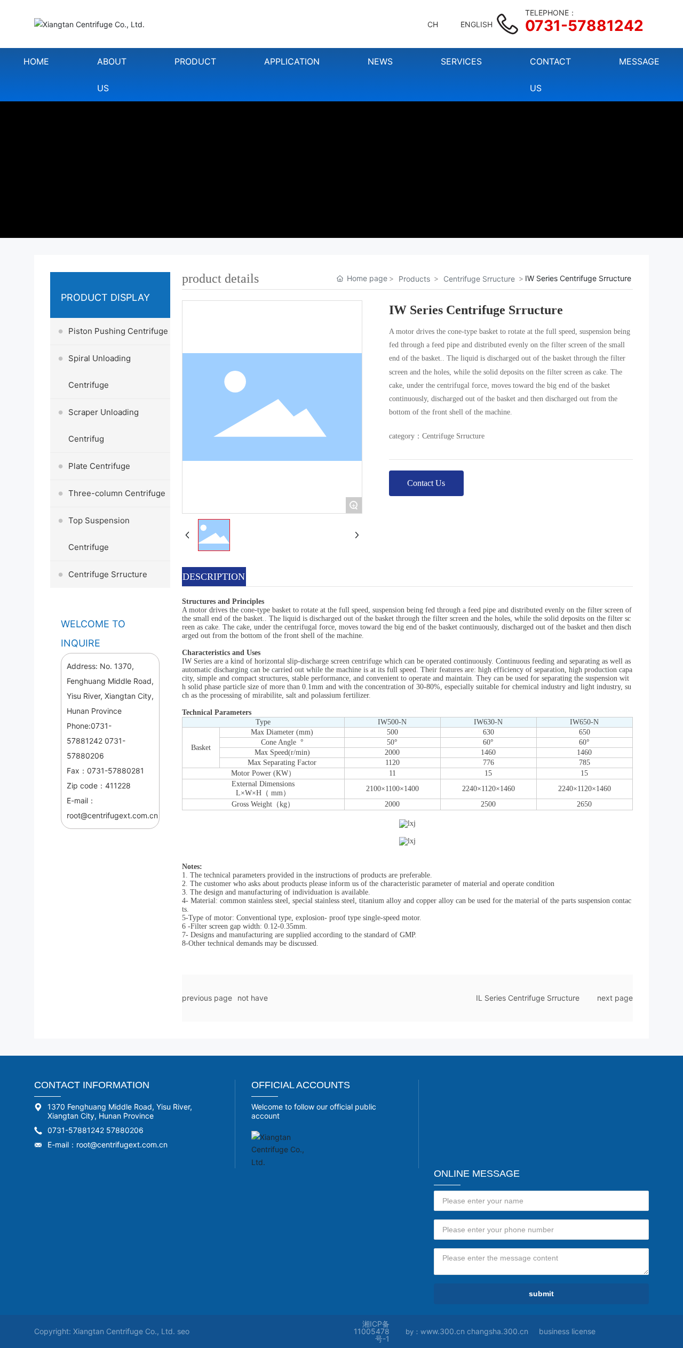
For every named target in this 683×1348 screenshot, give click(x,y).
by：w (416, 1331)
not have (252, 997)
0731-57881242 (584, 26)
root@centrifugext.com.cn (112, 815)
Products (414, 278)
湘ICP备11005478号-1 (372, 1331)
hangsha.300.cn (499, 1331)
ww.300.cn (446, 1331)
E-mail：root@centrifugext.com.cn (107, 1144)
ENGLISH (476, 24)
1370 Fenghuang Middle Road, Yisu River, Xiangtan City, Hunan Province (119, 1111)
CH (432, 24)
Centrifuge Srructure (479, 278)
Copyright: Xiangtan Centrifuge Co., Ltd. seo (111, 1331)
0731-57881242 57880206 (95, 1130)
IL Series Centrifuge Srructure (527, 997)
